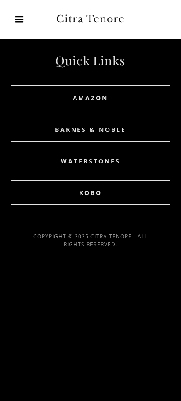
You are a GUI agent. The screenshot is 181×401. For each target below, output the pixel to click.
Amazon (91, 98)
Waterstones (90, 161)
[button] (23, 19)
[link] (91, 19)
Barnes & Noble (91, 129)
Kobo (90, 192)
